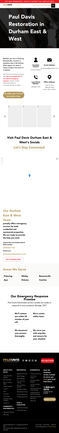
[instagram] (29, 360)
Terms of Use (39, 424)
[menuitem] (8, 377)
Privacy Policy (46, 424)
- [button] (2, 161)
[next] (54, 116)
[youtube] (26, 360)
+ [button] (2, 159)
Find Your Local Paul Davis (42, 5)
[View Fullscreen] (2, 164)
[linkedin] (35, 360)
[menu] (53, 6)
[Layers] (57, 159)
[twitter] (32, 360)
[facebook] (23, 360)
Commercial (35, 370)
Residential (21, 370)
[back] (5, 116)
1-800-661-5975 (49, 388)
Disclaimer (53, 424)
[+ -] (29, 177)
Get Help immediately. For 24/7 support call (23, 1)
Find (45, 379)
